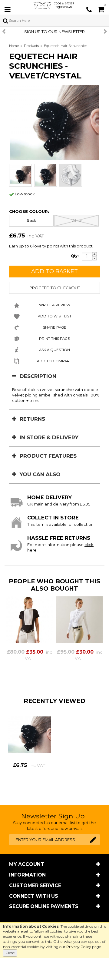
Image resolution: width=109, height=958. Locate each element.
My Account (26, 864)
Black (31, 220)
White (76, 220)
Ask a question (54, 350)
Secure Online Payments (43, 906)
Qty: (74, 256)
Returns (32, 419)
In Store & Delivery (49, 437)
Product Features (48, 456)
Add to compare (54, 361)
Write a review (54, 305)
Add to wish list (54, 316)
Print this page (54, 338)
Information (27, 875)
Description (38, 376)
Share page (54, 327)
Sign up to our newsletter (54, 31)
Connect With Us (33, 896)
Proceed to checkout (54, 287)
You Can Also (40, 474)
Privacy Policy (78, 946)
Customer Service (35, 885)
